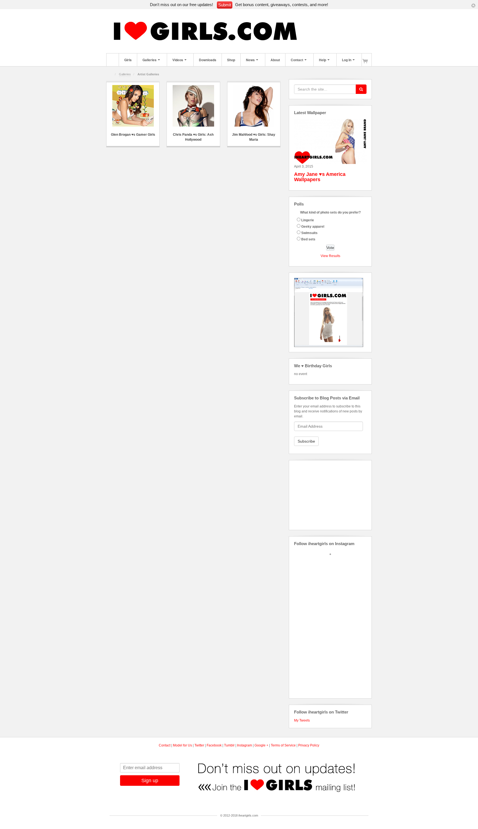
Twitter (335, 32)
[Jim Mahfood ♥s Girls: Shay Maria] (253, 106)
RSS (358, 32)
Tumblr (328, 32)
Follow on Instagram (334, 563)
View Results (330, 256)
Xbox (343, 32)
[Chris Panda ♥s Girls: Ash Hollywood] (193, 106)
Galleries (149, 59)
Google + (261, 745)
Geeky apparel (312, 227)
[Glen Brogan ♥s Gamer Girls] (133, 106)
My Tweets (302, 720)
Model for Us (182, 745)
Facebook (306, 32)
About (275, 59)
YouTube (350, 32)
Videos (177, 59)
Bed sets (308, 239)
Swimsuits (309, 233)
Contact (297, 59)
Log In (346, 59)
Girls (128, 59)
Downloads (207, 59)
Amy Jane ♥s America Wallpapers (319, 177)
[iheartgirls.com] (209, 32)
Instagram (321, 32)
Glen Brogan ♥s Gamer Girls (133, 135)
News (250, 59)
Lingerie (307, 220)
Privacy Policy (308, 745)
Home (112, 59)
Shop (231, 59)
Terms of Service (283, 745)
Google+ (313, 32)
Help (322, 59)
